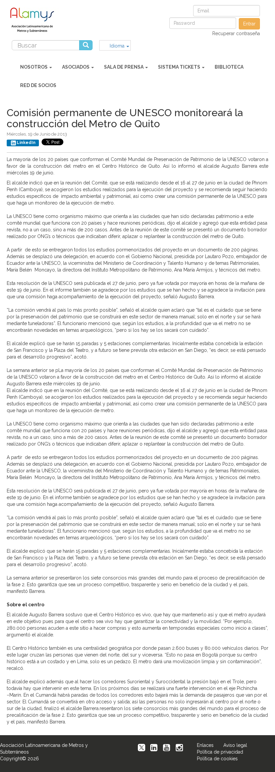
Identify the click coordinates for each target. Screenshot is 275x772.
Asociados (76, 67)
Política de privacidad (220, 752)
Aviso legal (235, 745)
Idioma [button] (118, 46)
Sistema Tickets (179, 67)
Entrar (249, 23)
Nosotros (34, 67)
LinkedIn (26, 142)
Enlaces (205, 745)
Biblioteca (229, 67)
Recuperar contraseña (236, 33)
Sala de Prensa (124, 67)
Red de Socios (38, 85)
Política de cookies (217, 758)
